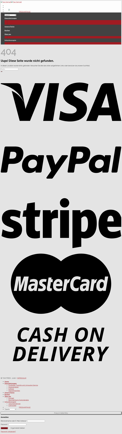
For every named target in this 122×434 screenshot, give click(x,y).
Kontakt (10, 36)
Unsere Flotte (9, 26)
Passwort (4, 424)
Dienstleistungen (11, 18)
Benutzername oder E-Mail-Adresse (14, 421)
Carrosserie (11, 43)
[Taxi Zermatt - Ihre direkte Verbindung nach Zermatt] (11, 2)
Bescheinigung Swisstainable (15, 37)
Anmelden (4, 428)
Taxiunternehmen (12, 42)
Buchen (7, 30)
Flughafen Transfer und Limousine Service (18, 20)
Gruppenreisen (12, 21)
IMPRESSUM (21, 378)
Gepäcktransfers (12, 24)
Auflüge (10, 23)
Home (7, 14)
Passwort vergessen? (8, 431)
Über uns (8, 34)
